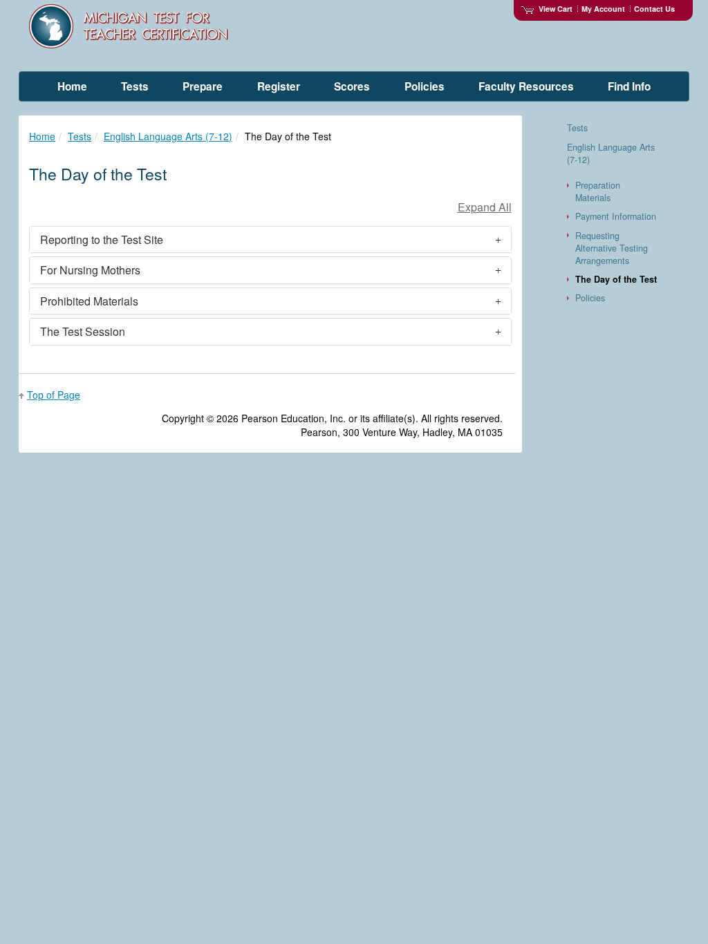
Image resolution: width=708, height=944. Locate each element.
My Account (603, 8)
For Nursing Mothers (90, 270)
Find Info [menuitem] (629, 86)
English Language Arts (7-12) (168, 136)
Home (42, 136)
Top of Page (53, 395)
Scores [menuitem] (352, 86)
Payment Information (615, 216)
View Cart (555, 8)
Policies (590, 298)
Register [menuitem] (278, 86)
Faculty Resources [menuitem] (526, 86)
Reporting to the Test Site (101, 239)
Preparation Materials (597, 191)
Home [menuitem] (72, 86)
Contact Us (654, 8)
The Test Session (82, 331)
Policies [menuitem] (424, 86)
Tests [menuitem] (135, 86)
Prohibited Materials (89, 301)
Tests (79, 136)
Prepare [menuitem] (203, 86)
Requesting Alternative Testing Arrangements (611, 248)
